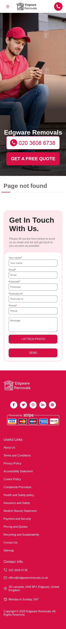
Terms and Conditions (17, 455)
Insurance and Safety (17, 502)
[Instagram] (33, 404)
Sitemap (9, 550)
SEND (33, 352)
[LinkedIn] (42, 404)
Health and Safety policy (19, 495)
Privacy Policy (12, 463)
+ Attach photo (33, 339)
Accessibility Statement (18, 471)
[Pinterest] (52, 404)
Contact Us (10, 542)
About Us (9, 447)
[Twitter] (23, 404)
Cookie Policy (12, 479)
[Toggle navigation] (8, 6)
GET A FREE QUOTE (33, 158)
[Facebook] (13, 404)
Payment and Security (17, 518)
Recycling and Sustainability (21, 534)
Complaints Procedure (18, 487)
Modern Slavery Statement (20, 510)
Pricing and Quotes (15, 526)
